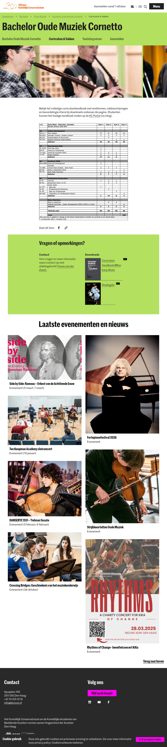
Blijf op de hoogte (102, 693)
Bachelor (23, 16)
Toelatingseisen (92, 39)
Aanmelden (117, 39)
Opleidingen (7, 16)
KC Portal (94, 115)
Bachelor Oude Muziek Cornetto (67, 16)
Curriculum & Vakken (61, 39)
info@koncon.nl (13, 702)
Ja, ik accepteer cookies (150, 739)
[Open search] (145, 6)
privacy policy (42, 742)
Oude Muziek (40, 16)
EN (140, 6)
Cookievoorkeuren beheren (67, 742)
